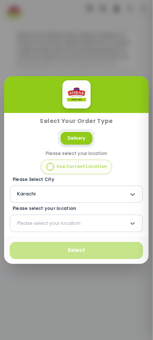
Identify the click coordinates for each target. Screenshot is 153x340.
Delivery (76, 138)
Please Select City (33, 179)
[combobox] (18, 194)
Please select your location (44, 209)
